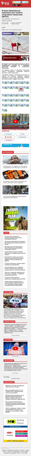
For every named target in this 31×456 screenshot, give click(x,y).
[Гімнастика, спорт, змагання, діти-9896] (26, 82)
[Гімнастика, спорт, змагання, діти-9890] (4, 87)
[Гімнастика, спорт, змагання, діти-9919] (10, 82)
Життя (7, 29)
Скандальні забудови (10, 453)
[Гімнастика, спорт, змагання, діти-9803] (26, 95)
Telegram (8, 134)
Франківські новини (17, 29)
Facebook (22, 137)
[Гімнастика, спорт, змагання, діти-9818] (21, 95)
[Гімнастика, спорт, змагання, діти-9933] (4, 110)
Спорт (3, 27)
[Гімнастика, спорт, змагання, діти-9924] (4, 82)
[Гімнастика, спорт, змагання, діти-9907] (21, 82)
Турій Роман (7, 18)
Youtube (9, 137)
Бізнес (27, 450)
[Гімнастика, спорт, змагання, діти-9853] (21, 88)
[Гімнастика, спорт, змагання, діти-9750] (26, 100)
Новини (4, 450)
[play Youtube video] (15, 121)
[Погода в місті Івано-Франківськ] (15, 377)
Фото (10, 29)
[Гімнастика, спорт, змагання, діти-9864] (15, 87)
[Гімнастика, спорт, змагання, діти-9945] (15, 105)
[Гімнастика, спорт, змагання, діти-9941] (21, 105)
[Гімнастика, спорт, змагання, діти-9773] (4, 100)
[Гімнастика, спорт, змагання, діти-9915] (15, 82)
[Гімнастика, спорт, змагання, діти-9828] (15, 95)
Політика (22, 450)
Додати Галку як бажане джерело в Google (17, 23)
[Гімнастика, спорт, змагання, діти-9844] (10, 95)
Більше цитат (15, 373)
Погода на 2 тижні (15, 378)
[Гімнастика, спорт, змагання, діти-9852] (26, 87)
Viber (23, 134)
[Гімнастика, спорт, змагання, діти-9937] (26, 105)
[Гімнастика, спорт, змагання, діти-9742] (4, 105)
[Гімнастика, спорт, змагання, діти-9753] (21, 100)
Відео (26, 451)
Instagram (8, 140)
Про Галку (24, 453)
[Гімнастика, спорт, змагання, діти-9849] (4, 95)
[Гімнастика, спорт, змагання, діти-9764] (10, 100)
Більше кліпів (15, 356)
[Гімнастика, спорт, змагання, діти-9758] (15, 100)
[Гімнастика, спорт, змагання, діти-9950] (10, 105)
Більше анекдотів (15, 335)
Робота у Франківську (14, 451)
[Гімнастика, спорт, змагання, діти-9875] (10, 87)
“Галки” (15, 79)
